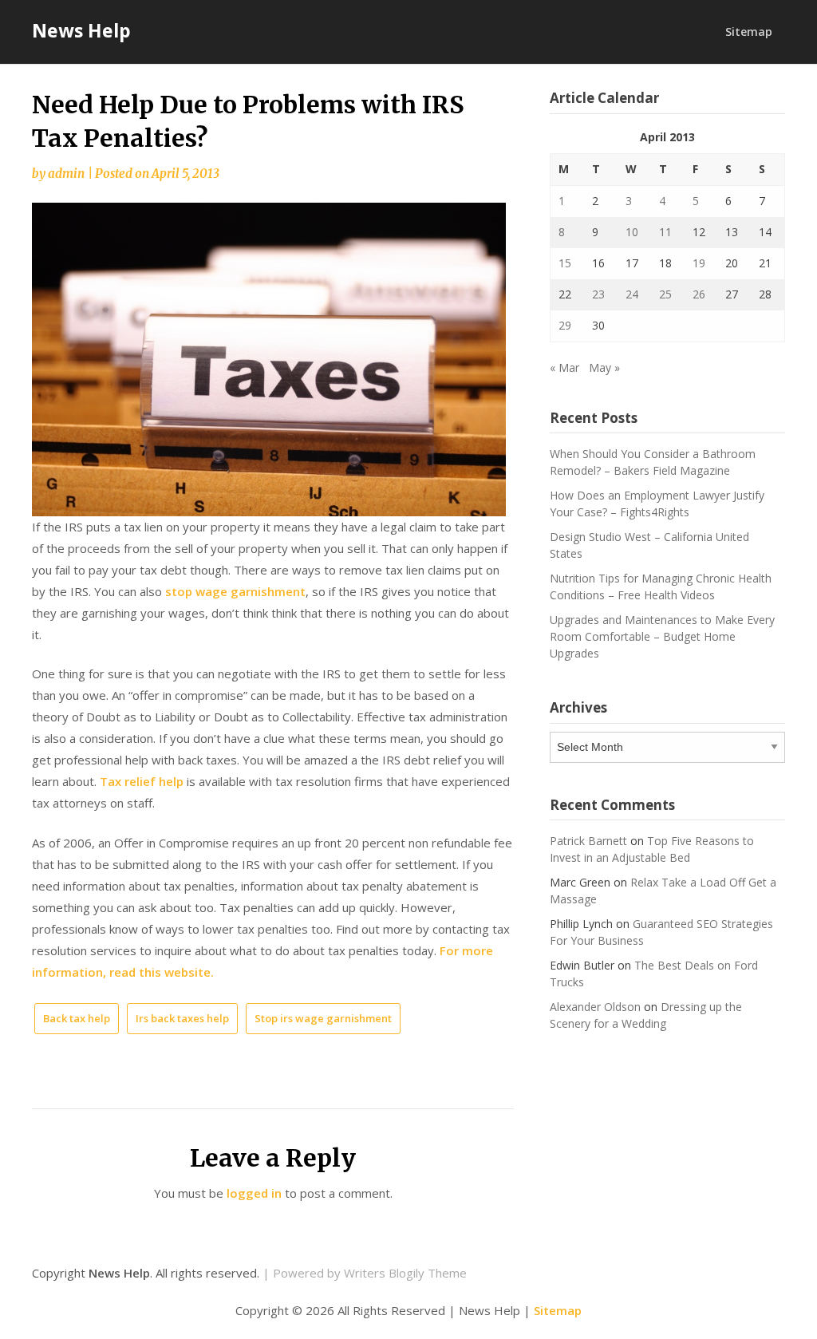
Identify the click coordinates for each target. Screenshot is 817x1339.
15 (564, 263)
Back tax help (76, 1018)
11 (665, 231)
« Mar (564, 367)
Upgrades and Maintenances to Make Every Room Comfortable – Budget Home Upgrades (662, 636)
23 (598, 294)
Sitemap (748, 31)
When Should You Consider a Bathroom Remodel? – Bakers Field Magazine (653, 462)
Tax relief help (142, 781)
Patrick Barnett (588, 840)
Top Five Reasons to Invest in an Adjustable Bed (652, 849)
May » (604, 367)
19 (699, 263)
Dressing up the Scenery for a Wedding (646, 1015)
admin (66, 173)
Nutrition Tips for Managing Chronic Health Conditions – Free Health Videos (661, 586)
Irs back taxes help (182, 1018)
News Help (81, 30)
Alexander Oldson (595, 1006)
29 (564, 325)
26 (699, 294)
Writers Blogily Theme (405, 1273)
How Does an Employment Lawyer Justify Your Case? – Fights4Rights (657, 503)
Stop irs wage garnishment (323, 1018)
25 (665, 294)
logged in (254, 1193)
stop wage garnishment (235, 591)
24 (632, 294)
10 (632, 231)
